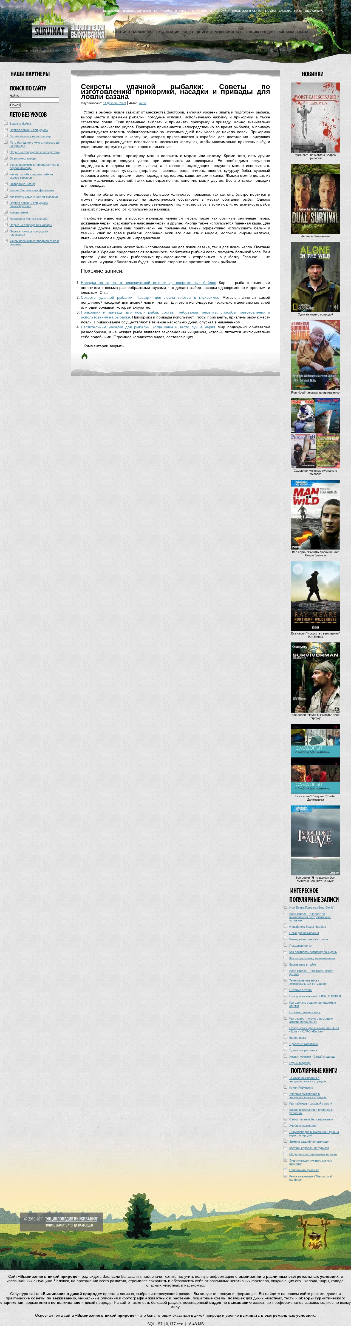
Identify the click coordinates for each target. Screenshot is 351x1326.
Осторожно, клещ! (22, 184)
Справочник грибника (304, 1170)
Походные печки (300, 945)
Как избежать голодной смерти (310, 1103)
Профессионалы (227, 32)
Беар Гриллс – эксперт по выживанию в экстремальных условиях (310, 917)
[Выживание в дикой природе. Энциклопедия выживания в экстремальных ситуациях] (68, 37)
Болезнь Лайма (20, 123)
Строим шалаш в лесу (305, 1012)
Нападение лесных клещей (28, 218)
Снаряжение (141, 32)
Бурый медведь (300, 1063)
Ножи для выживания (304, 933)
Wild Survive (314, 11)
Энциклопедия (260, 32)
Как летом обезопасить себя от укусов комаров (31, 176)
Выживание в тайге (302, 964)
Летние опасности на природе (30, 136)
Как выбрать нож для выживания (312, 958)
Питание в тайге (300, 990)
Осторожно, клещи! (23, 158)
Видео (188, 32)
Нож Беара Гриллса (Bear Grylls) (312, 907)
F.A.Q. (298, 11)
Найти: (14, 95)
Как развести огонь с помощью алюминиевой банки (311, 1020)
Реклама (270, 11)
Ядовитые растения (303, 1050)
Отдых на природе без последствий (35, 152)
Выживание (111, 11)
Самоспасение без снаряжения (311, 1119)
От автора (199, 11)
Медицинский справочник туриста (313, 1154)
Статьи (119, 32)
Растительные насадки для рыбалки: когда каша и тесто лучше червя (148, 327)
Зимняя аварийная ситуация (309, 1141)
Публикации (168, 32)
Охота (302, 32)
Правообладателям (137, 11)
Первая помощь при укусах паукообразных (29, 204)
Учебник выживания (303, 1125)
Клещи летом (19, 212)
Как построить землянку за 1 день (313, 952)
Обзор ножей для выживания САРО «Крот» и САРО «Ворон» (314, 1029)
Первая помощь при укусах (29, 130)
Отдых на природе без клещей (31, 225)
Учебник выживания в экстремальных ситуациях (308, 1095)
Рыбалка (286, 32)
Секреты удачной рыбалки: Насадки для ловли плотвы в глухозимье (150, 297)
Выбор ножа (297, 1037)
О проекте (182, 11)
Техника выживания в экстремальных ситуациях (308, 982)
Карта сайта (163, 11)
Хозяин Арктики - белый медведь (312, 1056)
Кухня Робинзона (301, 1087)
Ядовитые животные (303, 1044)
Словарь (285, 11)
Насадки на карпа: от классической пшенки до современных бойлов (148, 282)
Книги (202, 32)
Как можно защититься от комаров (34, 196)
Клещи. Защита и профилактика (32, 190)
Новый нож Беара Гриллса (307, 926)
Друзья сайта (220, 11)
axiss (142, 103)
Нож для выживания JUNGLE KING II (315, 996)
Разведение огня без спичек (309, 939)
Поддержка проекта (246, 11)
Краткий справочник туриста (309, 1147)
